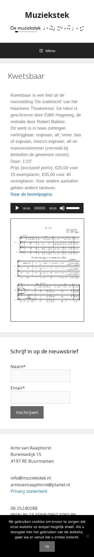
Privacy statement (28, 491)
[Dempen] (62, 208)
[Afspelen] (17, 208)
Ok (47, 546)
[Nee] (87, 536)
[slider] (73, 207)
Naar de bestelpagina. (31, 194)
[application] (47, 208)
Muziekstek (47, 15)
